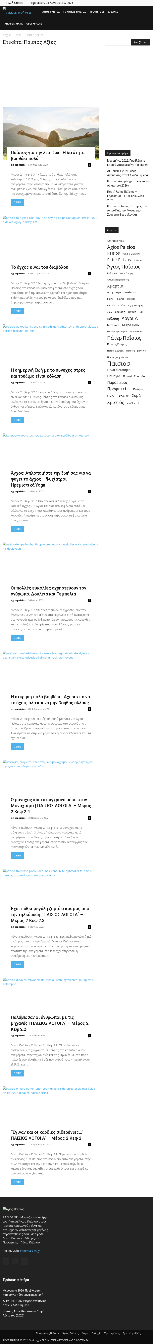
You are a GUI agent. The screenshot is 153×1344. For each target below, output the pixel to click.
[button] (145, 12)
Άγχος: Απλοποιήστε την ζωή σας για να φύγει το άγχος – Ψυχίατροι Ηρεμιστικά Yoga (51, 479)
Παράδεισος (117, 382)
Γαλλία (120, 298)
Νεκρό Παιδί (136, 331)
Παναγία (113, 376)
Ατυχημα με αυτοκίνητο (121, 292)
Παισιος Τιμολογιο (136, 350)
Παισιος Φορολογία (117, 357)
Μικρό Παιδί (131, 325)
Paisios (113, 253)
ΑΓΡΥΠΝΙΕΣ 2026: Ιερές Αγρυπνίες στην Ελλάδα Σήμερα (127, 173)
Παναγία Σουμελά (134, 376)
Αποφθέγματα (14, 23)
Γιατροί (131, 298)
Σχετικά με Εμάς (132, 1333)
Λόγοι (85, 1333)
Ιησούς (132, 312)
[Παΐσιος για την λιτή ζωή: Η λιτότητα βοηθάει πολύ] (51, 133)
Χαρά (136, 395)
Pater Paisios (119, 260)
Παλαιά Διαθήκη (118, 370)
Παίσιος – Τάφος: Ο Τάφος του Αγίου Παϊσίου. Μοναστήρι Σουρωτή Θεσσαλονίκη (127, 210)
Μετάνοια (113, 325)
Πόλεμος (138, 389)
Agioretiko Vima (115, 240)
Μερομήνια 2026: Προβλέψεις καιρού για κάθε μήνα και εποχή (127, 162)
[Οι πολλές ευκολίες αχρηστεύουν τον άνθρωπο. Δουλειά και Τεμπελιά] (51, 569)
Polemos (137, 260)
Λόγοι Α (130, 318)
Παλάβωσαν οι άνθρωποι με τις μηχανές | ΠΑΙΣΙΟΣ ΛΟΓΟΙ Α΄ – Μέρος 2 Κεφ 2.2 (50, 1023)
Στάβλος (111, 396)
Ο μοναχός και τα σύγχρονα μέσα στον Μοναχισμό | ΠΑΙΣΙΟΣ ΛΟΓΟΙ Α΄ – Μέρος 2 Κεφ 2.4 (51, 805)
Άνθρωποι (112, 273)
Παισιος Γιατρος (117, 344)
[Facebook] (134, 3)
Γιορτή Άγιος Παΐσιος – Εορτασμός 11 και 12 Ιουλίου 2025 (125, 196)
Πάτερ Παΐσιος (124, 338)
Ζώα (109, 312)
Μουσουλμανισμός (117, 331)
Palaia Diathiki (131, 253)
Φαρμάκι (124, 396)
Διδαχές (113, 11)
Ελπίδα (122, 305)
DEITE (17, 202)
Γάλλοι (110, 298)
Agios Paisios (121, 247)
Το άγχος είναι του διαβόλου (39, 267)
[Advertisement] (51, 77)
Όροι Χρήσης (34, 23)
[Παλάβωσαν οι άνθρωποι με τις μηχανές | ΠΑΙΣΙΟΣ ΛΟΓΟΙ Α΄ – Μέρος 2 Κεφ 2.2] (51, 1004)
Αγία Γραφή (126, 273)
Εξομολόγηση (135, 305)
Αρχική (7, 35)
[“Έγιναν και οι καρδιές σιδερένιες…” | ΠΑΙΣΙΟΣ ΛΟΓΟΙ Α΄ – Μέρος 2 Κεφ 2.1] (51, 1113)
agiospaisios (18, 164)
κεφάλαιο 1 (133, 403)
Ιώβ (140, 312)
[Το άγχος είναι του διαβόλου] (51, 242)
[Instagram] (141, 3)
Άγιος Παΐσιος (51, 11)
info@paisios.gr (30, 1251)
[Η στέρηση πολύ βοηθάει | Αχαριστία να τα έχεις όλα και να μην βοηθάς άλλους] (51, 678)
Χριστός (115, 402)
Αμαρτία (115, 286)
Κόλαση (113, 319)
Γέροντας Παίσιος (74, 11)
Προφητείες (96, 11)
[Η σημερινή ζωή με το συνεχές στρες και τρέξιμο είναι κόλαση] (51, 351)
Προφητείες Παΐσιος (47, 1333)
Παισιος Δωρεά (115, 350)
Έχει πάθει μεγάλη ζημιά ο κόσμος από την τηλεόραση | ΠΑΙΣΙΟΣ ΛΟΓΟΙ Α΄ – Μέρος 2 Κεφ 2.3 (50, 914)
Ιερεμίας (120, 312)
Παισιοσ (118, 363)
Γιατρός (111, 305)
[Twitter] (147, 3)
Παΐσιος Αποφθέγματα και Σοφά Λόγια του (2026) (128, 183)
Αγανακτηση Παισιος (118, 279)
